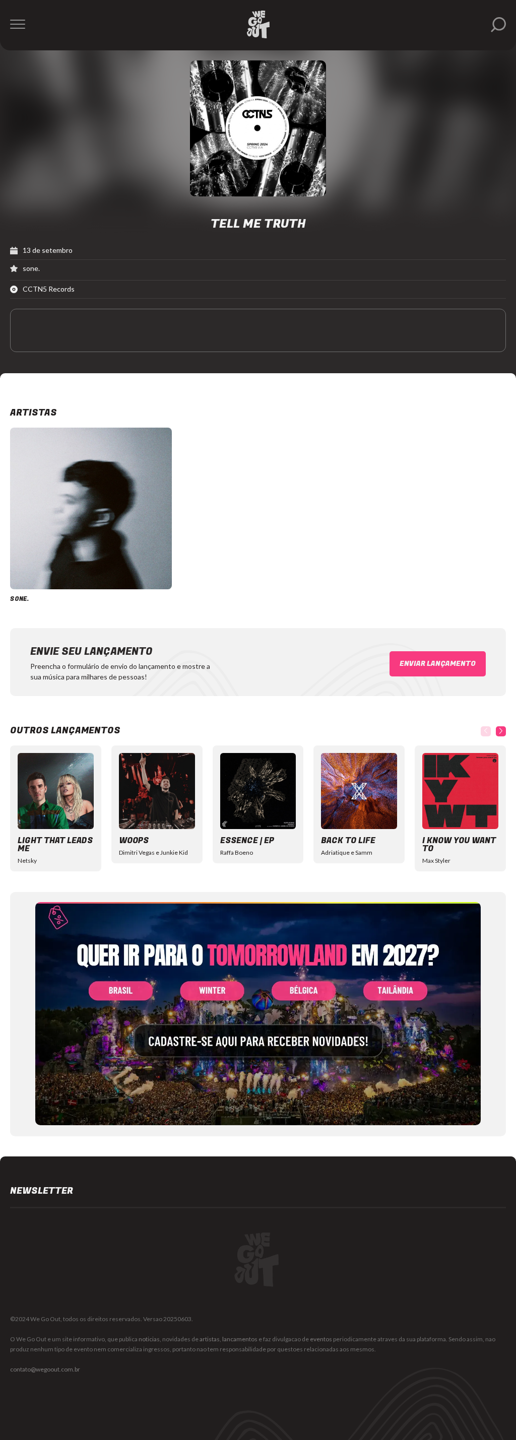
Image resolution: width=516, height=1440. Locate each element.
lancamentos (239, 1339)
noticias (149, 1339)
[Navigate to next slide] (501, 731)
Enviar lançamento (438, 663)
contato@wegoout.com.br (45, 1369)
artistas (210, 1339)
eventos (321, 1339)
